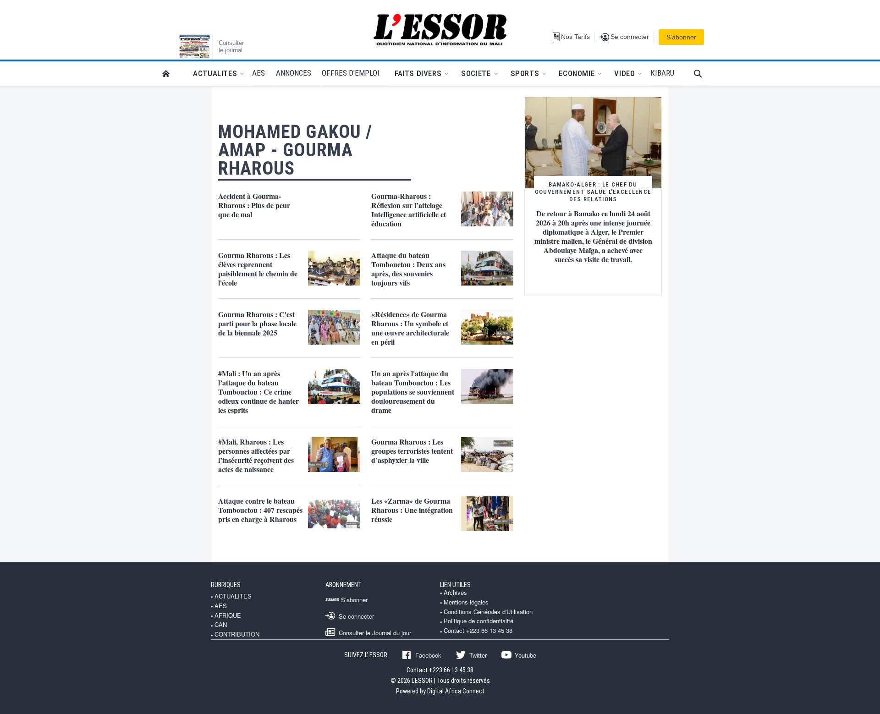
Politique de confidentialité (478, 621)
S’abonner (681, 37)
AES (220, 606)
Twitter (478, 655)
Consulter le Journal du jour (375, 632)
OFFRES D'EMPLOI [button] (351, 72)
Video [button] (624, 73)
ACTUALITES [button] (215, 73)
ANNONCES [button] (293, 72)
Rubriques (226, 585)
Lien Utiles (455, 585)
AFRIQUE (227, 615)
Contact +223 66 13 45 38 (478, 630)
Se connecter (356, 616)
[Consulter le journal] (194, 46)
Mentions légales (466, 602)
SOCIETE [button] (475, 73)
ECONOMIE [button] (576, 73)
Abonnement (343, 585)
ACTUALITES (233, 596)
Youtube (525, 655)
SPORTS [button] (525, 73)
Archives (455, 592)
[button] (702, 73)
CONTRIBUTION (236, 634)
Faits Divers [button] (418, 73)
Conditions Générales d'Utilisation (488, 611)
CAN (220, 624)
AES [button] (258, 72)
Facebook (428, 655)
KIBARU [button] (662, 72)
